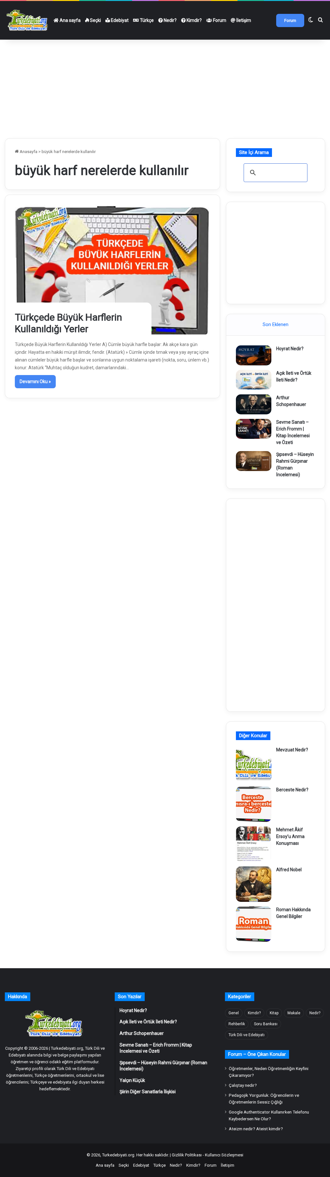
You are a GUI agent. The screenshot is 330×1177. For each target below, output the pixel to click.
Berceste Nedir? (292, 789)
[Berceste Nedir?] (253, 804)
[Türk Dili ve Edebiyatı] (28, 20)
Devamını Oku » (35, 381)
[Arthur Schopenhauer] (253, 404)
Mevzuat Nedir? (292, 749)
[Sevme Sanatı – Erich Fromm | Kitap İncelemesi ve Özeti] (253, 429)
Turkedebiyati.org (118, 1155)
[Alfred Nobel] (253, 884)
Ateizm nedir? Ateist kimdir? (256, 1128)
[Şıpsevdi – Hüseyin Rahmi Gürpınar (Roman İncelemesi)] (253, 461)
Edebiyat (119, 20)
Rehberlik (236, 1024)
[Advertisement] (165, 86)
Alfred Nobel (289, 869)
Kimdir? (194, 20)
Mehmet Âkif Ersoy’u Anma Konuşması (290, 836)
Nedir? (170, 20)
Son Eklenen (275, 324)
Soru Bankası (265, 1024)
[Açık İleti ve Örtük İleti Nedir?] (253, 380)
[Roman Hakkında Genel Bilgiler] (253, 924)
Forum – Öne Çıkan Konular (257, 1054)
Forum (219, 20)
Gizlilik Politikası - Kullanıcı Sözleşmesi (207, 1155)
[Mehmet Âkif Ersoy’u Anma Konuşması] (253, 844)
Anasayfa (28, 151)
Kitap (274, 1013)
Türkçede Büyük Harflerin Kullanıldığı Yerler (68, 323)
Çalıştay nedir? (243, 1085)
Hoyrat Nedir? (290, 348)
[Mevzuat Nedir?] (253, 764)
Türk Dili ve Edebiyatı (246, 1035)
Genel (233, 1013)
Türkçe (146, 20)
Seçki (95, 20)
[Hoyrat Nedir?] (253, 355)
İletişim (243, 20)
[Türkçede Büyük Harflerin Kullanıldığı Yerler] (112, 269)
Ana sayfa (70, 20)
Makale (293, 1013)
